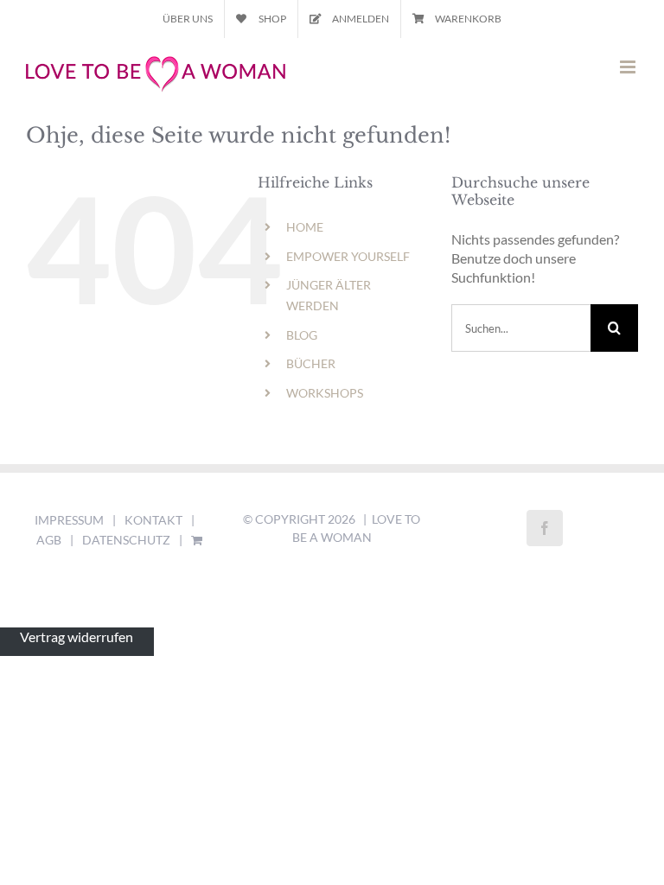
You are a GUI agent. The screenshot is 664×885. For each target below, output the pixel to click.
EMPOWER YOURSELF (348, 256)
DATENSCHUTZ (126, 539)
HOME (304, 227)
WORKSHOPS (324, 392)
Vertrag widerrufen (76, 636)
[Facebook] (545, 528)
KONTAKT (153, 520)
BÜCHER (310, 363)
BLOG (301, 335)
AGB (48, 539)
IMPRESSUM (69, 520)
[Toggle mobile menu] (629, 67)
